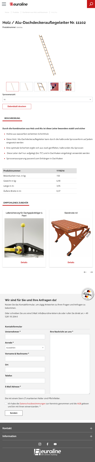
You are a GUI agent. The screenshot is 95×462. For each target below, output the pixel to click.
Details (24, 262)
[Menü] (4, 4)
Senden (13, 413)
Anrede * (9, 342)
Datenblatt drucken (17, 106)
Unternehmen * (13, 331)
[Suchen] (91, 4)
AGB (79, 403)
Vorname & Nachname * (17, 353)
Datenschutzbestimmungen (33, 403)
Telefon (8, 375)
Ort (6, 364)
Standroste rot (71, 213)
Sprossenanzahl (8, 94)
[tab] (12, 118)
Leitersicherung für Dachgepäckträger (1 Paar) (24, 214)
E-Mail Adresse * (13, 386)
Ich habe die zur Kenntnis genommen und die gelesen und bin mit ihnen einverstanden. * (48, 405)
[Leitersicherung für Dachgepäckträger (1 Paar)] (24, 237)
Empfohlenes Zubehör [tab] (15, 203)
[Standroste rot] (71, 237)
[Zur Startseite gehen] (47, 4)
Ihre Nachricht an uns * (61, 331)
